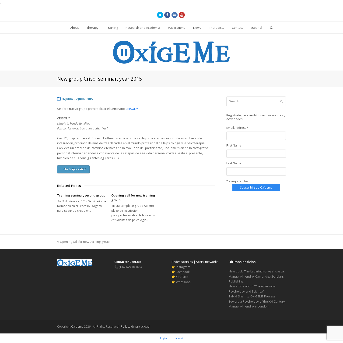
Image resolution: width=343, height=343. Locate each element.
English (164, 338)
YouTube (182, 277)
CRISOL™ (132, 109)
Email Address (237, 127)
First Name (233, 145)
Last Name (233, 163)
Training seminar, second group (81, 195)
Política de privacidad (135, 327)
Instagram (183, 267)
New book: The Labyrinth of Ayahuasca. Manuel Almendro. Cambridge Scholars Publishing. (257, 276)
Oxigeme (77, 327)
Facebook (183, 272)
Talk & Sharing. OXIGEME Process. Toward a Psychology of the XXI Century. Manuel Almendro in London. (257, 301)
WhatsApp (183, 282)
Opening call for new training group (85, 241)
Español (178, 338)
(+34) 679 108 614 (128, 267)
